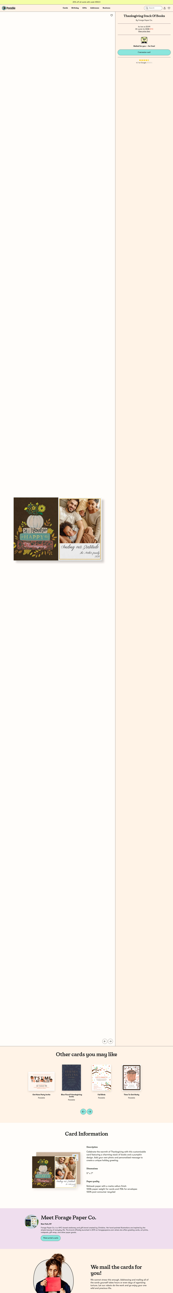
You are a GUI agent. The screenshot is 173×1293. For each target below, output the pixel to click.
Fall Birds (101, 1095)
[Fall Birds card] (102, 1078)
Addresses (94, 8)
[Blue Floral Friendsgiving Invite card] (71, 1078)
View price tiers (144, 31)
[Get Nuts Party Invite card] (41, 1081)
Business (106, 8)
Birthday (75, 8)
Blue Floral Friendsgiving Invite (71, 1096)
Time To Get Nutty (131, 1095)
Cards (65, 8)
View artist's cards (50, 1238)
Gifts (84, 8)
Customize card (144, 52)
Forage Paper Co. (145, 20)
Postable (41, 1098)
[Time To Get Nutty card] (132, 1078)
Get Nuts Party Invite (41, 1095)
